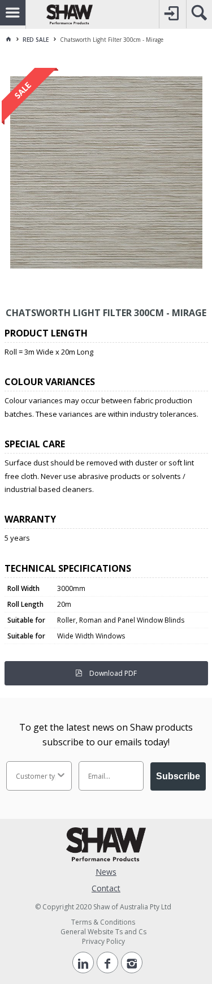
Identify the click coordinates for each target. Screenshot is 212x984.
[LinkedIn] (83, 962)
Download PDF (112, 673)
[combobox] (35, 776)
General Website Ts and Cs (103, 931)
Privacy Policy (103, 941)
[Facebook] (107, 962)
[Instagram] (131, 962)
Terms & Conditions (103, 922)
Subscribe (178, 776)
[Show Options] (61, 776)
